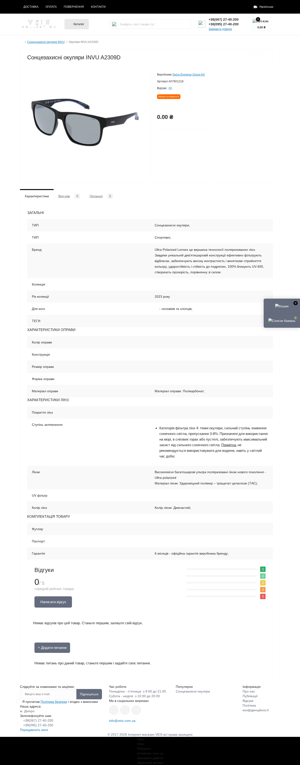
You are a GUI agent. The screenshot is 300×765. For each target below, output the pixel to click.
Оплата (51, 6)
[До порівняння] (267, 57)
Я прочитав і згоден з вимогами (60, 702)
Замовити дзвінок (220, 29)
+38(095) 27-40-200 (224, 24)
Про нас (249, 691)
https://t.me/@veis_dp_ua (125, 710)
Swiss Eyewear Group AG (188, 74)
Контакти (98, 6)
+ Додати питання (52, 648)
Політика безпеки (54, 702)
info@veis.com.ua (122, 721)
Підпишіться (89, 694)
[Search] (114, 24)
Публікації (250, 696)
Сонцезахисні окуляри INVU (46, 42)
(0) (170, 88)
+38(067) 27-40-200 (224, 19)
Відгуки (248, 701)
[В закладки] (253, 57)
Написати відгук (53, 602)
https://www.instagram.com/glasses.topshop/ (113, 710)
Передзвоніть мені (34, 730)
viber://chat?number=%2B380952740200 (136, 710)
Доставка (30, 6)
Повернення (74, 6)
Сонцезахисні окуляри (193, 691)
